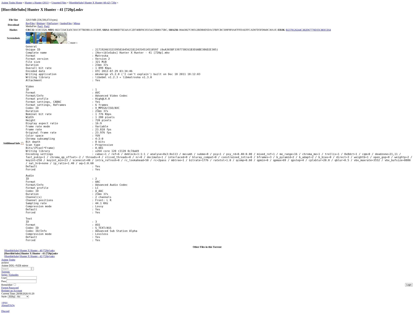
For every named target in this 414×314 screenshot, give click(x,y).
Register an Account (11, 290)
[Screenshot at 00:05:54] (56, 42)
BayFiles (30, 23)
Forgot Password (10, 287)
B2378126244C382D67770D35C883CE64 (308, 29)
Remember (7, 284)
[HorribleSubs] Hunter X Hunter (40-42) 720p (92, 2)
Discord (5, 311)
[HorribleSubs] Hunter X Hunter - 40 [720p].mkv (29, 250)
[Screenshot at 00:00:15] (36, 42)
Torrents (5, 271)
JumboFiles (66, 23)
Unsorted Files (58, 2)
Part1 (40, 26)
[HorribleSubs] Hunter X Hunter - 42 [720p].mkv (29, 256)
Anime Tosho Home (11, 2)
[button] (69, 43)
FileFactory (52, 23)
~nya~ (4, 302)
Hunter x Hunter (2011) (37, 2)
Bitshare (41, 23)
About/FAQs (8, 305)
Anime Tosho (8, 259)
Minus (77, 23)
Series (4, 274)
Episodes (13, 274)
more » (73, 42)
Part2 (46, 26)
